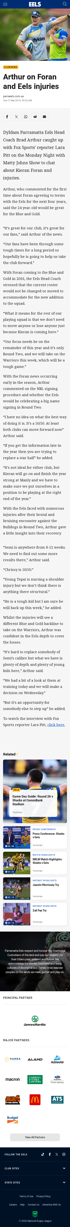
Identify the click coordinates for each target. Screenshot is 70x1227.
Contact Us (33, 1204)
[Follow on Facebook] (49, 1154)
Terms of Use (26, 1196)
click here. (56, 724)
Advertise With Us (51, 1204)
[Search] (65, 4)
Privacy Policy (43, 1196)
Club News (10, 67)
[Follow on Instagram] (63, 1154)
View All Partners (35, 1137)
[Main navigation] (5, 4)
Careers (13, 1204)
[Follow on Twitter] (56, 1154)
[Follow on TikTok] (42, 1154)
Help (22, 1204)
